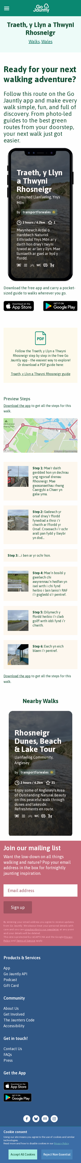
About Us (11, 1008)
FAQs (8, 1054)
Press (8, 1060)
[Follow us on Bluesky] (35, 1118)
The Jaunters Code (19, 1020)
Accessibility (14, 1026)
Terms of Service (25, 940)
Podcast (10, 980)
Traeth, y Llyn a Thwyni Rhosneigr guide (40, 374)
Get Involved (14, 1014)
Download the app (17, 406)
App (7, 968)
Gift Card (11, 985)
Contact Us (13, 1049)
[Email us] (45, 1118)
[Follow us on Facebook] (26, 1118)
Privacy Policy (61, 1143)
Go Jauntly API (15, 974)
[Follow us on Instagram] (54, 1118)
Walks (34, 41)
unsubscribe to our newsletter (42, 929)
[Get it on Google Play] (60, 306)
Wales (47, 41)
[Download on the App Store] (19, 306)
